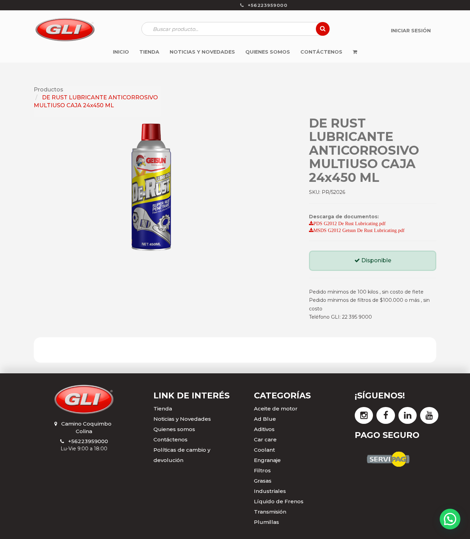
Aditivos (264, 429)
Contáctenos (170, 439)
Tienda (162, 408)
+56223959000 (88, 441)
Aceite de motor (276, 408)
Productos (48, 89)
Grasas (262, 480)
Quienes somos (174, 429)
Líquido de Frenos (278, 501)
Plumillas (266, 522)
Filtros (262, 470)
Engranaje (267, 460)
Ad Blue (265, 419)
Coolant (264, 450)
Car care (265, 439)
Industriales (270, 491)
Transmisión (270, 511)
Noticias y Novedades (182, 419)
